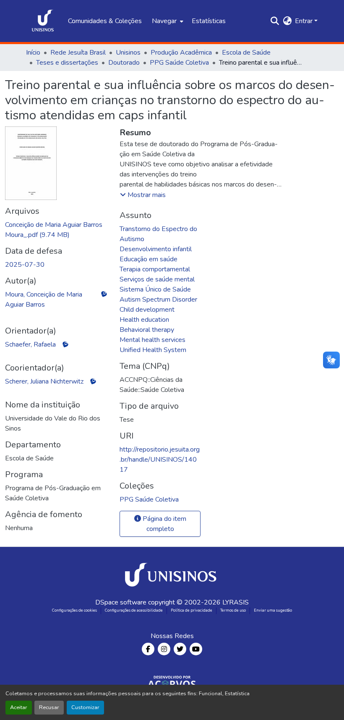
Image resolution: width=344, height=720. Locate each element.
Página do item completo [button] (163, 523)
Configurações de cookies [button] (74, 610)
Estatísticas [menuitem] (209, 21)
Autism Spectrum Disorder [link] (158, 299)
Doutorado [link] (124, 62)
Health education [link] (144, 319)
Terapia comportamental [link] (155, 269)
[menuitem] (166, 21)
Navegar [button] (164, 21)
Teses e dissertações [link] (67, 62)
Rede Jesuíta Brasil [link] (78, 52)
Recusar (49, 707)
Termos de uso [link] (233, 610)
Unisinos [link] (128, 52)
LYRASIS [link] (235, 602)
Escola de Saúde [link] (246, 52)
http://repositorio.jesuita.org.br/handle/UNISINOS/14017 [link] (160, 459)
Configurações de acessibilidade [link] (134, 610)
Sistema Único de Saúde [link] (155, 289)
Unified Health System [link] (153, 350)
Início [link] (33, 52)
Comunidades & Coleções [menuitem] (105, 21)
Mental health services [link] (152, 339)
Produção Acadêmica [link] (181, 52)
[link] (57, 230)
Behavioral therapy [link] (147, 329)
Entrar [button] (304, 21)
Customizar (85, 707)
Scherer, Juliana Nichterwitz (44, 381)
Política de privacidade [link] (191, 610)
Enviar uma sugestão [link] (273, 610)
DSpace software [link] (120, 602)
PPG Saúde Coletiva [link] (179, 62)
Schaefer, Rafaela (30, 344)
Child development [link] (147, 309)
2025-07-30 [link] (24, 264)
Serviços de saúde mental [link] (157, 279)
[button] (43, 21)
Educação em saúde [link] (148, 259)
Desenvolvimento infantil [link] (156, 249)
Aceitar (18, 707)
